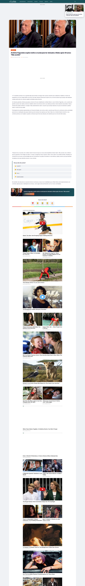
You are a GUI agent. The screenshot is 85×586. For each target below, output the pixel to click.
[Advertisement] (42, 68)
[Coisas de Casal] (12, 1)
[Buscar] (75, 1)
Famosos (13, 50)
